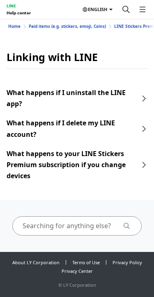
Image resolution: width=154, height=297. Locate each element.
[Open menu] (142, 9)
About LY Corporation (36, 262)
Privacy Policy (127, 262)
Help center (19, 13)
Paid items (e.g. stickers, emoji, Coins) (67, 26)
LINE (11, 6)
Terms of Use (86, 262)
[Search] (126, 9)
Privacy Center (77, 271)
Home (14, 26)
